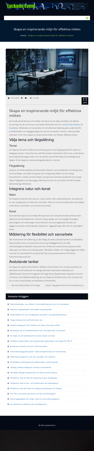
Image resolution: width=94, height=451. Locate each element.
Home (23, 35)
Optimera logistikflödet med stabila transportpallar (31, 309)
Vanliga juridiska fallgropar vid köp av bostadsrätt (30, 367)
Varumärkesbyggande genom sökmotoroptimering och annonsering (38, 351)
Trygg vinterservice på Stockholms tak (26, 320)
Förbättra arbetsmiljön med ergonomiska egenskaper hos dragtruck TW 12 (41, 341)
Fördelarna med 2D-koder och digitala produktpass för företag (36, 388)
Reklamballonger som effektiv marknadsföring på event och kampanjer (39, 304)
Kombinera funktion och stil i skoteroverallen (28, 346)
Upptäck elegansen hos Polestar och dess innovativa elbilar (35, 325)
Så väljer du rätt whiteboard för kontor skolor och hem (32, 335)
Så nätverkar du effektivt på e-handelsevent (28, 404)
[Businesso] (47, 5)
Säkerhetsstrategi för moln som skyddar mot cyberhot (32, 357)
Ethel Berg (14, 98)
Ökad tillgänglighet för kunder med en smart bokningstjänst (34, 399)
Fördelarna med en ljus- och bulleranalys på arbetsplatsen (34, 383)
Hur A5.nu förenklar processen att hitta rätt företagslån (33, 393)
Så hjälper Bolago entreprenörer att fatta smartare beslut (33, 372)
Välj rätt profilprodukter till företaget (24, 285)
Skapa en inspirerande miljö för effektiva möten (51, 35)
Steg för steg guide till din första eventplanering (65, 285)
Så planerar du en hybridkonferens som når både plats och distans (38, 330)
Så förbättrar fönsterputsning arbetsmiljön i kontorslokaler (34, 362)
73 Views (36, 98)
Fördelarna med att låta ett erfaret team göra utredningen (33, 378)
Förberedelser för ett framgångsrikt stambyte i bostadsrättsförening (38, 314)
